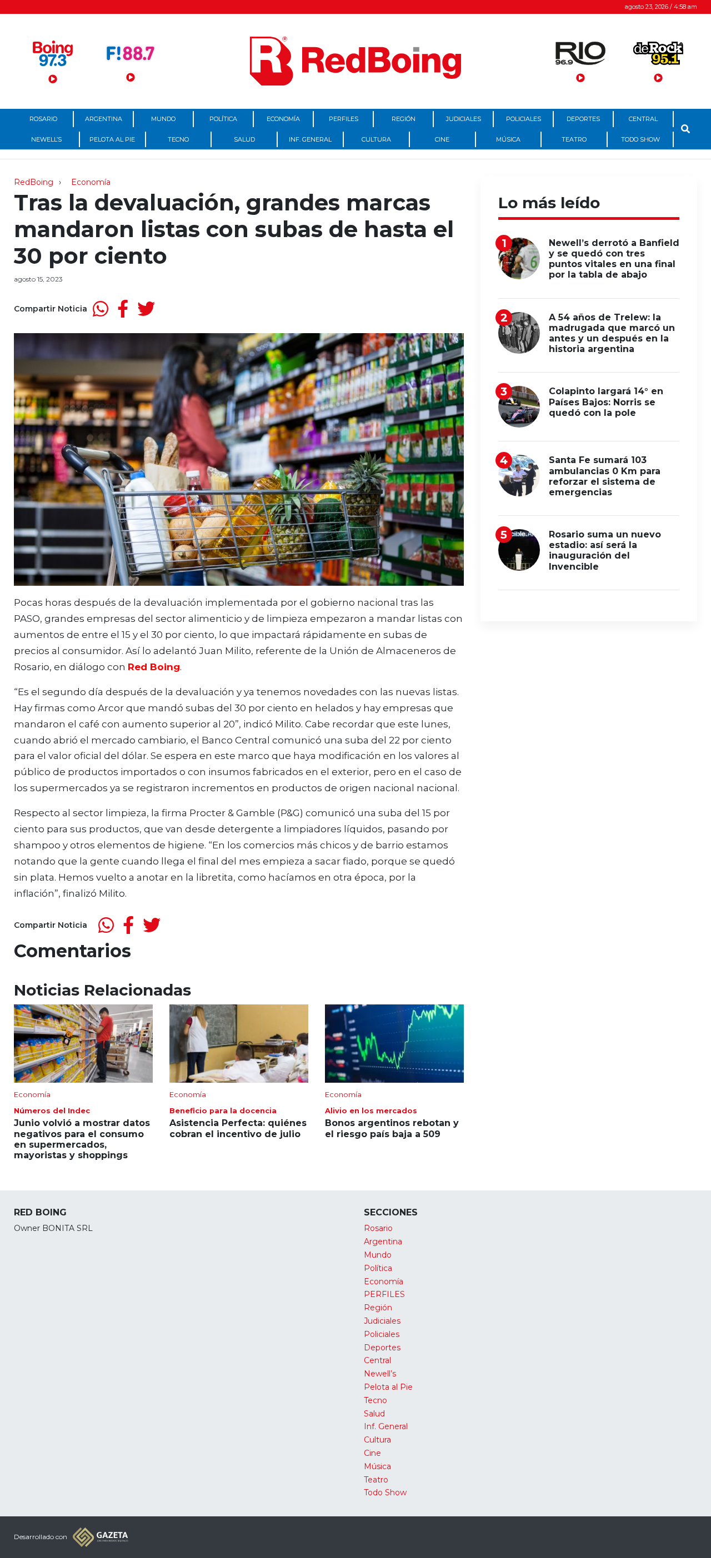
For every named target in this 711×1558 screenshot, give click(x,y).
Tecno (178, 139)
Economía (283, 119)
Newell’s (46, 139)
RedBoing (33, 182)
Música (508, 139)
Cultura (376, 139)
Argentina (103, 119)
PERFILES (343, 119)
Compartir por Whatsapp (100, 309)
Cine (442, 139)
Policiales (523, 119)
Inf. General (310, 139)
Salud (244, 139)
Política (223, 119)
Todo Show (640, 139)
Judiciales (463, 119)
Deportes (583, 119)
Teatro (574, 139)
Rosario (43, 119)
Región (403, 119)
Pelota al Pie (112, 139)
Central (643, 119)
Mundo (163, 119)
